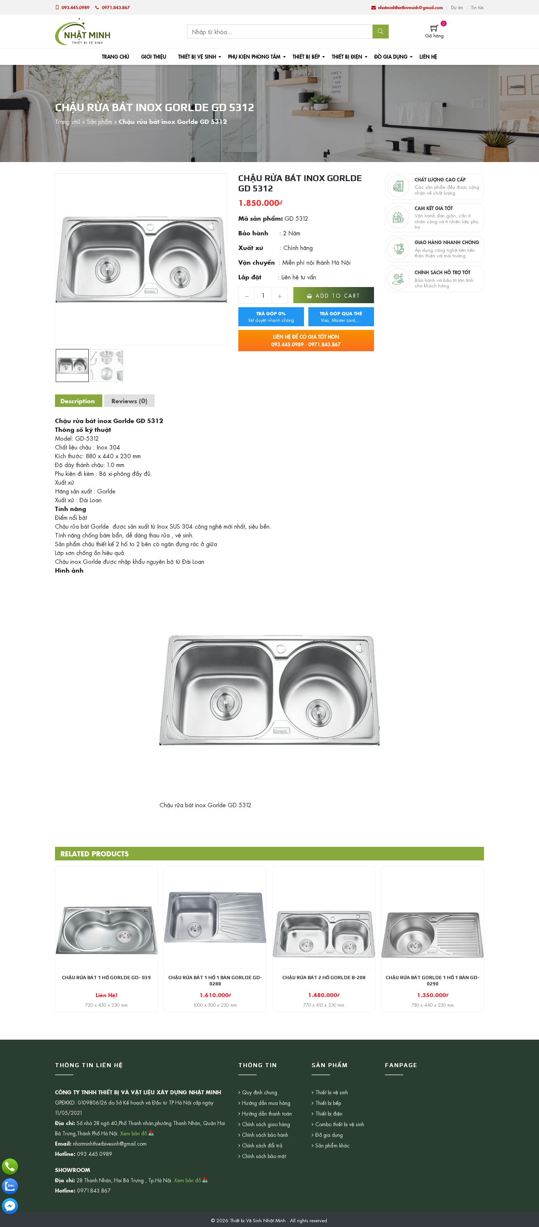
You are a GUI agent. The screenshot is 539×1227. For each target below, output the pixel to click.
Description (77, 401)
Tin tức (477, 7)
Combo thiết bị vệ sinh (339, 1124)
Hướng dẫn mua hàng (266, 1102)
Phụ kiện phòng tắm (254, 56)
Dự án (457, 7)
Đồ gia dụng (390, 56)
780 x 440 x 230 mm (432, 1005)
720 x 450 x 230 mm (106, 1005)
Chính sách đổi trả (262, 1145)
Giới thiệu (153, 56)
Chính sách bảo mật (264, 1156)
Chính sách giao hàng (266, 1124)
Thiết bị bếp (306, 56)
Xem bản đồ (134, 1133)
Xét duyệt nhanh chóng (271, 316)
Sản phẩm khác (332, 1145)
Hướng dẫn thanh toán (267, 1113)
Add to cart (338, 295)
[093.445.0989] (10, 1166)
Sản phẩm (99, 121)
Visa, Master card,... (341, 316)
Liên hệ (428, 56)
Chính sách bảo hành (265, 1134)
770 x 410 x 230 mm (323, 1005)
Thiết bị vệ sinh (197, 56)
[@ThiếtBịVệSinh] (10, 1206)
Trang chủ (115, 56)
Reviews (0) (129, 401)
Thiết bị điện (347, 56)
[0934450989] (10, 1186)
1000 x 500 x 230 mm (215, 1005)
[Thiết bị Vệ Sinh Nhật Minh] (82, 30)
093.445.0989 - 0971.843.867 (306, 340)
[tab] (77, 400)
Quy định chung (259, 1092)
